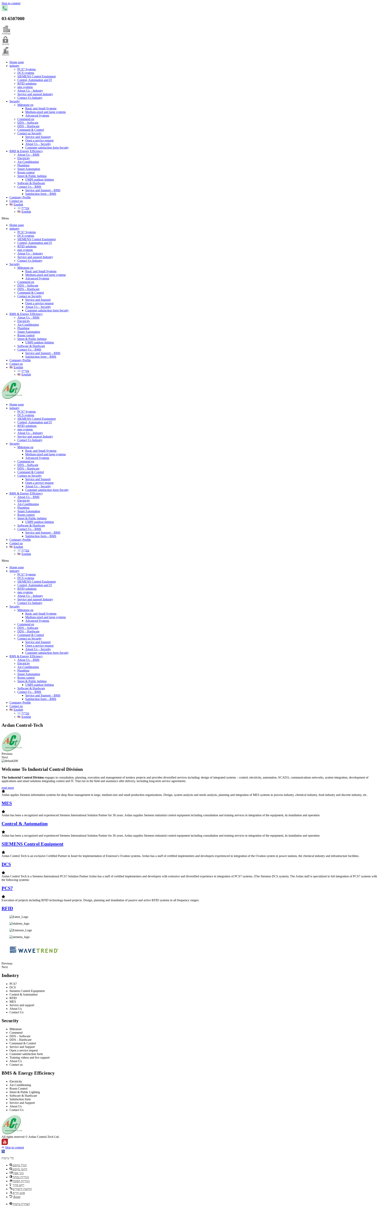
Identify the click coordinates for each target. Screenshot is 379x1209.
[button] (189, 218)
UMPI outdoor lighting (39, 179)
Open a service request (39, 140)
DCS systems (25, 73)
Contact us (16, 201)
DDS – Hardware (28, 126)
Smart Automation (28, 169)
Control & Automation (25, 823)
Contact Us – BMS (29, 186)
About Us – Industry (30, 90)
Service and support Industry (35, 94)
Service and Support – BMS (42, 190)
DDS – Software (27, 122)
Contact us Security (29, 133)
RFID (7, 908)
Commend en (25, 119)
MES (7, 803)
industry (14, 65)
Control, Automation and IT (34, 80)
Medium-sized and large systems (45, 112)
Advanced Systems (37, 115)
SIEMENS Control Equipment (36, 76)
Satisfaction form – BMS (40, 193)
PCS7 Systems (26, 69)
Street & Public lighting (32, 176)
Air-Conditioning (28, 161)
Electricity (23, 158)
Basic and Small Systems (40, 108)
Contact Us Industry (29, 97)
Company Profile (20, 197)
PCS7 (7, 888)
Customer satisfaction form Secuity (47, 147)
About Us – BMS (28, 154)
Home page (16, 62)
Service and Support (38, 137)
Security (14, 101)
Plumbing (23, 165)
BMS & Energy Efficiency (26, 151)
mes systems (25, 87)
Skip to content (11, 3)
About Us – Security (38, 144)
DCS (6, 864)
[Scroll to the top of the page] (3, 1147)
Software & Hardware (31, 183)
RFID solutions (27, 83)
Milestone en (25, 105)
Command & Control (30, 129)
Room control (26, 172)
